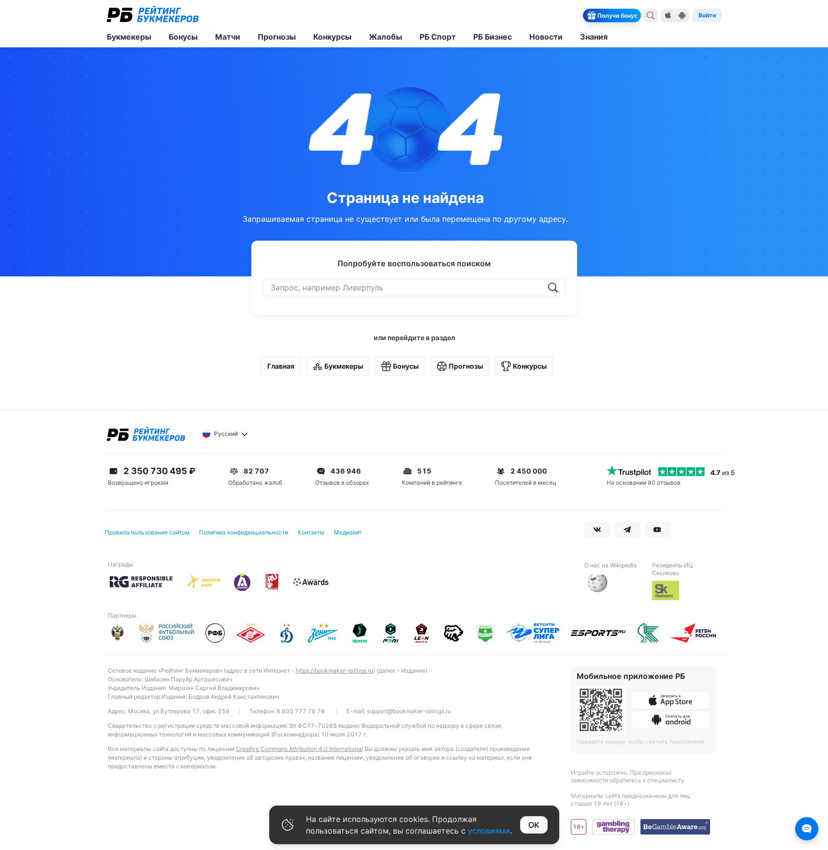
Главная (280, 366)
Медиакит (348, 532)
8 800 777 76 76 (300, 711)
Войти (707, 15)
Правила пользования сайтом (147, 532)
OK (533, 825)
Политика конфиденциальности (243, 532)
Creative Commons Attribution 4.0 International (299, 748)
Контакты (311, 532)
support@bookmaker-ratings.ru (409, 711)
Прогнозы (466, 366)
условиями (489, 831)
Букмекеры (343, 366)
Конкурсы (530, 366)
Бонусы (406, 366)
